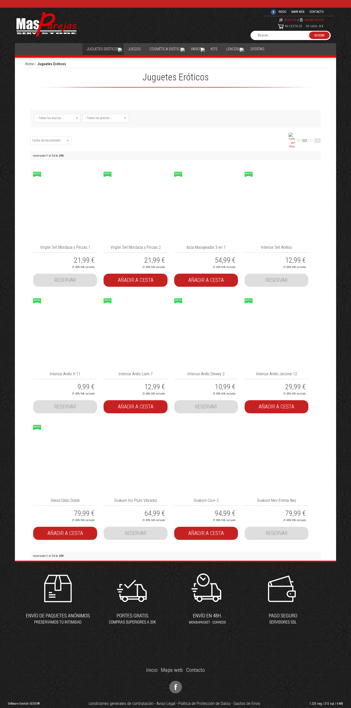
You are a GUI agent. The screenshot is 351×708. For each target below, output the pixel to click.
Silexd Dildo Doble (65, 500)
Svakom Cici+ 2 (206, 500)
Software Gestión (18, 703)
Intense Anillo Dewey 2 (206, 373)
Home (29, 64)
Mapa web (297, 12)
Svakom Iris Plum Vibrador (135, 500)
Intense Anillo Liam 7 (136, 373)
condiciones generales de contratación (121, 703)
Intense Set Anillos (276, 247)
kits (214, 49)
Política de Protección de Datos (204, 703)
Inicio (152, 670)
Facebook (175, 687)
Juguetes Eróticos (103, 49)
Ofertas (257, 49)
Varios (196, 49)
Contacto (316, 12)
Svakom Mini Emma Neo (276, 500)
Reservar (65, 280)
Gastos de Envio (247, 703)
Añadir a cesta (135, 280)
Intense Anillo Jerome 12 (276, 373)
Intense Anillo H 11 (65, 373)
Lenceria (233, 49)
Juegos (134, 49)
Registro (290, 20)
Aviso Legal (165, 703)
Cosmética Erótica (165, 49)
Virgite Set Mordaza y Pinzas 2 (135, 247)
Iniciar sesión (314, 20)
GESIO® (35, 703)
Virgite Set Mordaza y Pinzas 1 (65, 247)
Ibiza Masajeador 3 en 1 (206, 247)
